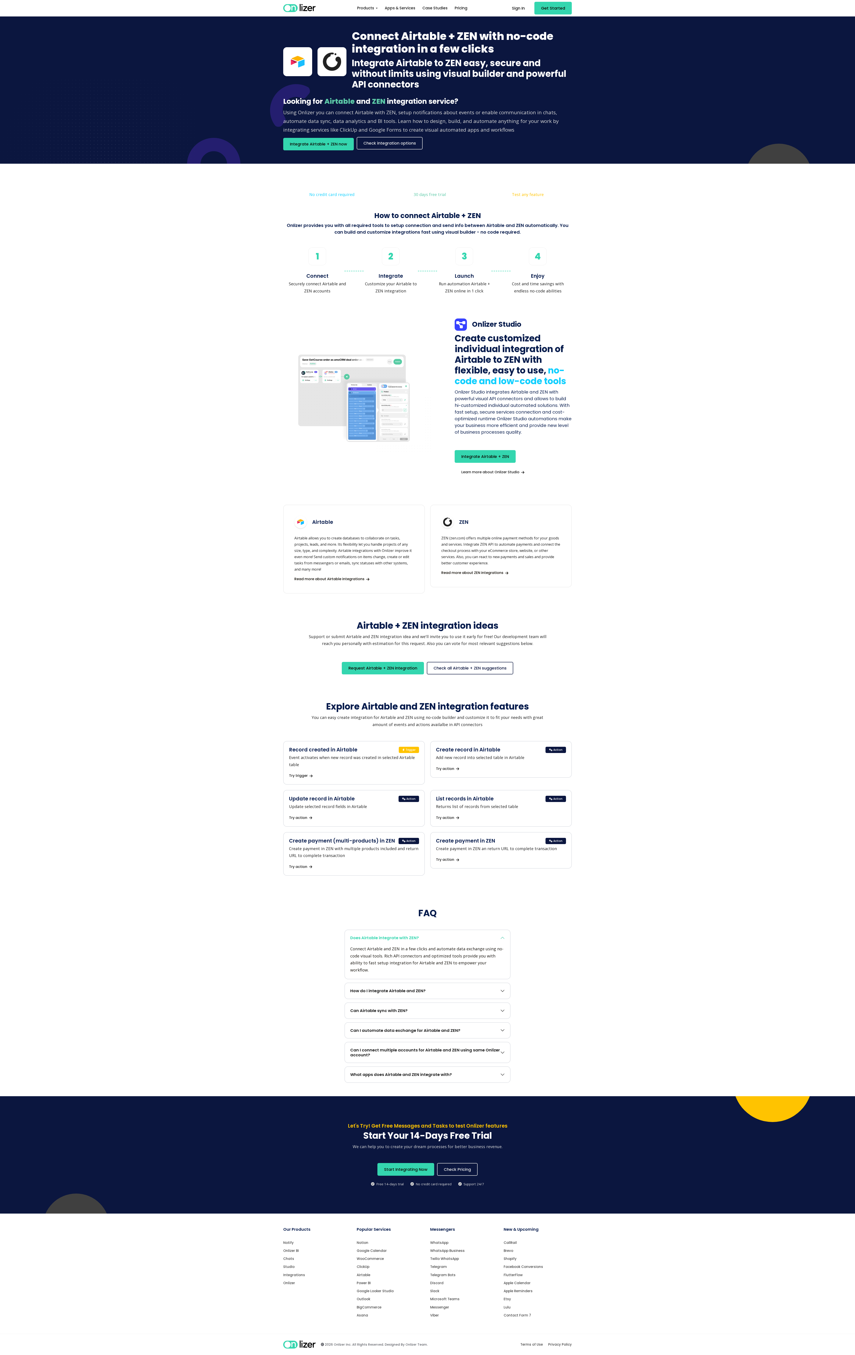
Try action (445, 768)
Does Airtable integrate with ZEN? (384, 938)
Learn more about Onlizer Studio (490, 472)
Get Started (553, 8)
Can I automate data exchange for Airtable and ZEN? (405, 1030)
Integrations (294, 1275)
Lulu (507, 1307)
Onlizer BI (291, 1250)
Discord (437, 1283)
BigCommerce (369, 1307)
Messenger (439, 1307)
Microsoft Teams (445, 1299)
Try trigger (299, 775)
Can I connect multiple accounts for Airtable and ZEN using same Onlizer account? (425, 1052)
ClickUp (363, 1266)
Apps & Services (400, 8)
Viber (434, 1315)
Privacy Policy (560, 1344)
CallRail (510, 1242)
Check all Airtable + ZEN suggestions (470, 668)
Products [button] (366, 8)
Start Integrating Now (406, 1169)
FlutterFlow (513, 1275)
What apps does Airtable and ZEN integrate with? (401, 1074)
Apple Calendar (517, 1283)
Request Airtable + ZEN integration (382, 668)
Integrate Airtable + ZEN (485, 456)
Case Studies (435, 8)
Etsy (507, 1299)
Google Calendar (372, 1250)
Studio (289, 1266)
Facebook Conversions (523, 1266)
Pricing (461, 8)
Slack (434, 1291)
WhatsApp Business (447, 1250)
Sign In (518, 8)
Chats (288, 1258)
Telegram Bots (443, 1275)
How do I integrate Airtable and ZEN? (387, 991)
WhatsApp (439, 1242)
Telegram (438, 1266)
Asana (362, 1315)
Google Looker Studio (375, 1291)
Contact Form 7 (517, 1315)
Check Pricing (457, 1169)
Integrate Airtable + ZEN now (318, 144)
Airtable (363, 1275)
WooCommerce (370, 1258)
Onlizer (289, 1283)
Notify (288, 1242)
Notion (362, 1242)
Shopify (510, 1258)
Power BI (364, 1283)
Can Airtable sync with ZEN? (378, 1010)
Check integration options (389, 143)
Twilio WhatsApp (444, 1258)
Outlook (363, 1299)
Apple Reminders (518, 1291)
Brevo (508, 1250)
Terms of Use (531, 1344)
